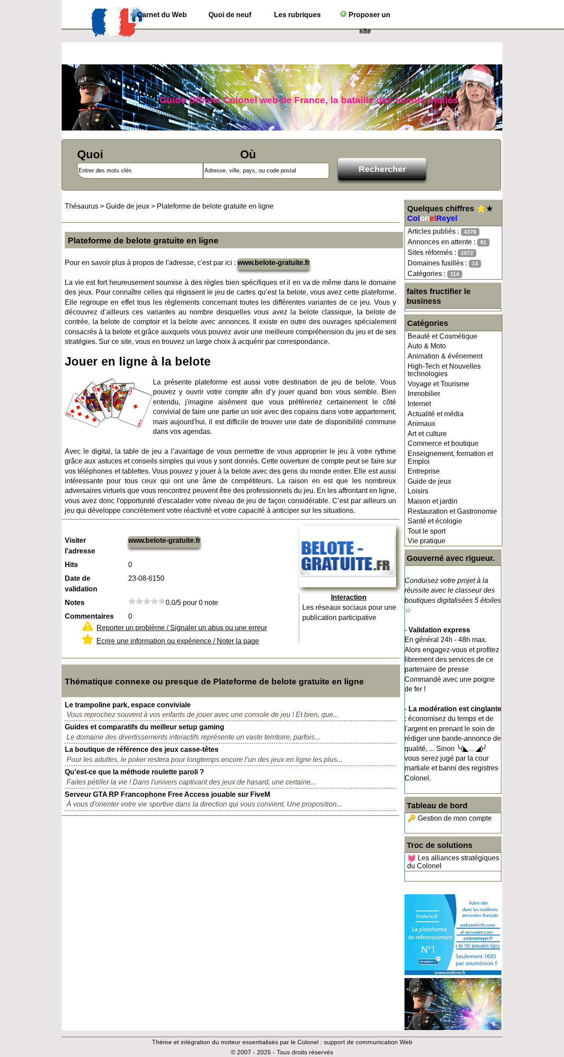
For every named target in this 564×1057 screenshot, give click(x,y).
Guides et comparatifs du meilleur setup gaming (144, 727)
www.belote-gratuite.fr (273, 262)
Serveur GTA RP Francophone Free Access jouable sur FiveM (167, 794)
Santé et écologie (435, 521)
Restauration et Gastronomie (452, 511)
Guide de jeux (429, 481)
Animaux (421, 423)
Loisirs (418, 491)
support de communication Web (368, 1042)
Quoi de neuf (229, 15)
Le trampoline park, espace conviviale (128, 705)
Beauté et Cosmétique (442, 336)
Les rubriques (297, 15)
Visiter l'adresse (80, 546)
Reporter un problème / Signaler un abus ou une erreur (181, 627)
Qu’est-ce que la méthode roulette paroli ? (134, 772)
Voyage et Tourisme (438, 384)
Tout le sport (426, 531)
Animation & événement (445, 356)
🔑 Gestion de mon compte (449, 818)
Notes (75, 602)
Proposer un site (368, 17)
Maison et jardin (432, 501)
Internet (419, 403)
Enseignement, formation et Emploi (450, 457)
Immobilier (424, 393)
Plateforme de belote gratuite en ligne (215, 206)
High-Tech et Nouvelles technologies (444, 370)
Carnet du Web (162, 15)
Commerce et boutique (443, 443)
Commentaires (89, 616)
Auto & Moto (427, 346)
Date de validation (81, 584)
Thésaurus (81, 206)
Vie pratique (426, 541)
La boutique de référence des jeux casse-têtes (142, 749)
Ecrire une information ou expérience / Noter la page (177, 641)
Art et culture (427, 433)
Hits (71, 564)
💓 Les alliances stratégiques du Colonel (453, 862)
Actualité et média (436, 414)
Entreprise (424, 471)
